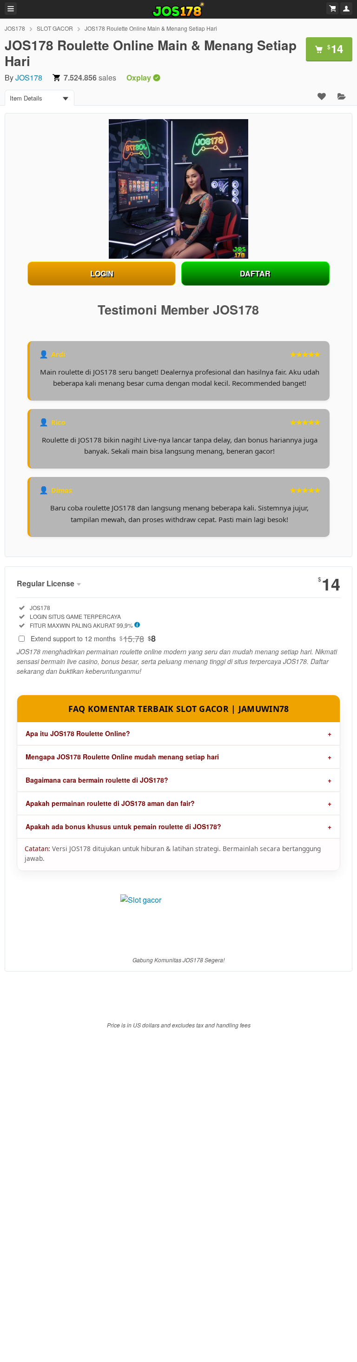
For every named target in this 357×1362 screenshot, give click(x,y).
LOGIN (101, 273)
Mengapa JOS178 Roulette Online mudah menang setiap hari (122, 756)
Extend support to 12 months (93, 638)
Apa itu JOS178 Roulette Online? (78, 733)
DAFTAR (255, 273)
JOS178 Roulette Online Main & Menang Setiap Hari (151, 28)
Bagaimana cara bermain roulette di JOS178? (97, 780)
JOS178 (15, 28)
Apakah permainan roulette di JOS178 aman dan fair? (110, 803)
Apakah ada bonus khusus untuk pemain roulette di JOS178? (123, 826)
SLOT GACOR (55, 28)
